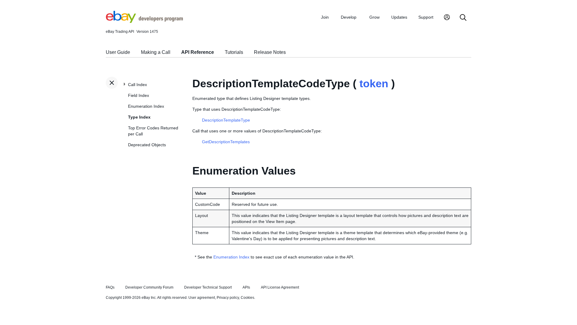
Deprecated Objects (147, 144)
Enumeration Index (146, 106)
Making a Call (155, 52)
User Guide (118, 52)
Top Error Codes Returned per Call (153, 130)
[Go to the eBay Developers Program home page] (144, 21)
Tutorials (234, 52)
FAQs (110, 287)
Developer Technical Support (208, 287)
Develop (348, 17)
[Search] (463, 18)
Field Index (138, 95)
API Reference (197, 52)
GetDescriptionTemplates (226, 141)
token (373, 83)
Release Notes (270, 52)
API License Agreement (280, 287)
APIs (246, 287)
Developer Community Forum (149, 287)
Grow (374, 17)
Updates (399, 17)
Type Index (139, 117)
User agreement (201, 298)
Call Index (137, 84)
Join (325, 17)
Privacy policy (228, 298)
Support (425, 17)
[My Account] (447, 18)
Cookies (247, 298)
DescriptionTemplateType (226, 120)
